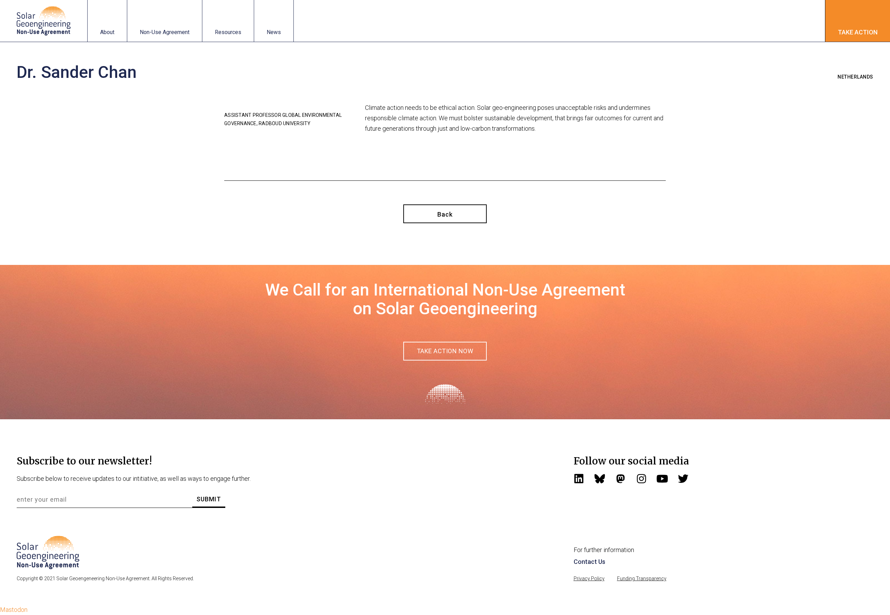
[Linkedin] (579, 479)
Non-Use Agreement (164, 32)
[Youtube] (662, 479)
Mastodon (13, 609)
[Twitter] (683, 479)
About (107, 32)
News (274, 32)
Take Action (857, 32)
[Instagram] (641, 479)
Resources (228, 32)
